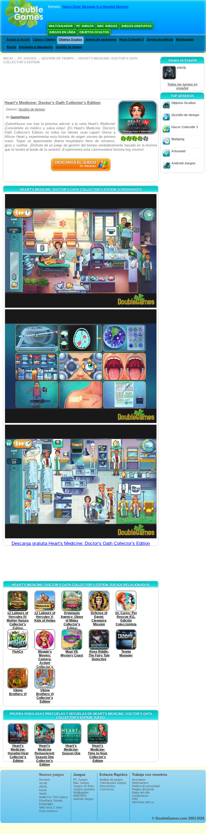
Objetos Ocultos (94, 32)
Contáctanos (140, 795)
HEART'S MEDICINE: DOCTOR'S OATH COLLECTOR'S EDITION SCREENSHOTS (81, 189)
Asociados (139, 779)
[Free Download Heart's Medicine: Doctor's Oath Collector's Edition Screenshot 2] (81, 366)
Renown (44, 779)
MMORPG (80, 795)
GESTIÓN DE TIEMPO (57, 58)
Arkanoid (178, 151)
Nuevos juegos (51, 775)
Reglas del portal (143, 789)
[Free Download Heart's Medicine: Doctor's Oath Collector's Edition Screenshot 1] (81, 251)
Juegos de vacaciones (100, 39)
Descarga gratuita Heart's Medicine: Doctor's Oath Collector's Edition (81, 543)
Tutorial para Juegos (113, 782)
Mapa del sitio (141, 792)
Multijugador (61, 26)
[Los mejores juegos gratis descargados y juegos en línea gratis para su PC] (24, 14)
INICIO (8, 58)
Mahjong (177, 139)
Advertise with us (143, 802)
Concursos (107, 789)
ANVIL (43, 786)
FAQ (135, 798)
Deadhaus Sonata (50, 800)
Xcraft (43, 783)
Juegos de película (159, 39)
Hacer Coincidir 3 (131, 39)
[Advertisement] (80, 81)
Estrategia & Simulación (36, 47)
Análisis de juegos (111, 779)
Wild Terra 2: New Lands (50, 809)
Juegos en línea (62, 32)
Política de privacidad (146, 786)
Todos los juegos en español (182, 86)
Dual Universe (48, 811)
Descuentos (107, 786)
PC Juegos (85, 26)
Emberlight (46, 804)
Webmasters (140, 782)
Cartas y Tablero (44, 39)
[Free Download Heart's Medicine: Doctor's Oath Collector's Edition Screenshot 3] (81, 481)
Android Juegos (183, 163)
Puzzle (11, 47)
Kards (43, 790)
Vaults (43, 793)
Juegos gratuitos (136, 26)
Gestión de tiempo (69, 47)
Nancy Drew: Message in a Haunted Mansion (95, 7)
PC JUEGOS (27, 58)
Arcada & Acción (18, 39)
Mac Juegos (107, 26)
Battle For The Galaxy (53, 797)
